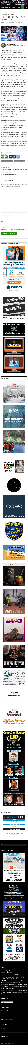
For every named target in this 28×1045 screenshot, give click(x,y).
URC (1, 993)
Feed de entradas (5, 1031)
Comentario (4, 190)
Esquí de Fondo (4, 978)
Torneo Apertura (15, 992)
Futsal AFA (4, 981)
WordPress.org (4, 1036)
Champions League (4, 977)
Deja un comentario (17, 22)
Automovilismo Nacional (5, 974)
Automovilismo (6, 973)
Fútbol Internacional (6, 982)
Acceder (3, 1028)
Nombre (3, 209)
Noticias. (12, 988)
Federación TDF (12, 978)
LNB (11, 986)
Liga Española (23, 984)
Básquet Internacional (7, 161)
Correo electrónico (6, 215)
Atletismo (19, 971)
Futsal (20, 978)
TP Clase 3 (25, 992)
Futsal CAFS (10, 980)
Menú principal (26, 7)
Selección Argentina (20, 161)
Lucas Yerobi (16, 986)
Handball (14, 982)
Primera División (4, 990)
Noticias (5, 988)
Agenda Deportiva (11, 971)
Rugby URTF (14, 990)
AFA (5, 971)
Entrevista (20, 977)
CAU (20, 974)
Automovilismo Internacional (18, 973)
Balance (11, 974)
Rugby (9, 990)
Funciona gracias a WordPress (7, 1043)
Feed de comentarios (6, 1033)
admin (10, 22)
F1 (7, 978)
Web (2, 221)
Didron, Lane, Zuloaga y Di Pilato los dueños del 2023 (14, 168)
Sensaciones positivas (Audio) (8, 173)
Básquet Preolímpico (11, 13)
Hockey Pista (13, 984)
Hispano (18, 982)
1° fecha (2, 971)
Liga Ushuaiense (5, 986)
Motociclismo (23, 986)
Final (17, 978)
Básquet (3, 13)
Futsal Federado (16, 981)
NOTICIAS (11, 14)
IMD (18, 984)
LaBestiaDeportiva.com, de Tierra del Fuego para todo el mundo (11, 7)
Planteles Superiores (21, 988)
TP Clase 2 (20, 992)
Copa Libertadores (11, 977)
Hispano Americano (4, 984)
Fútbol (22, 980)
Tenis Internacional (6, 992)
